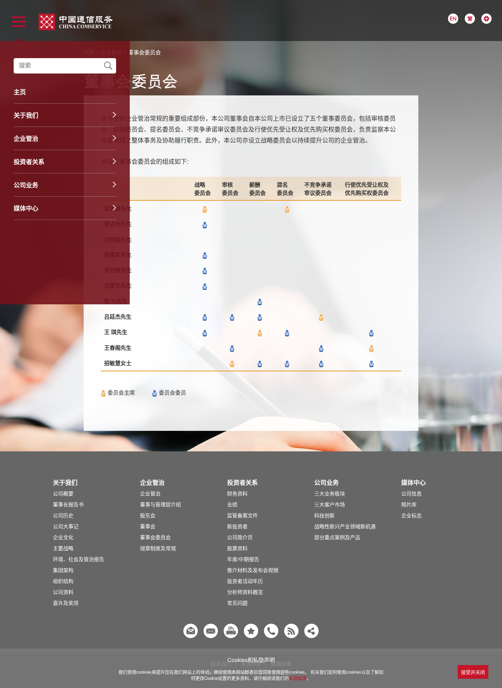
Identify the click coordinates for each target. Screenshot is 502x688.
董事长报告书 (68, 504)
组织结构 (63, 580)
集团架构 (63, 569)
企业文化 (63, 537)
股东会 (147, 515)
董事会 (147, 526)
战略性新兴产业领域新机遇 (345, 526)
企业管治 (150, 493)
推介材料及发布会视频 (252, 569)
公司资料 (63, 591)
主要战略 (63, 548)
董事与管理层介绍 (160, 504)
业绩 (232, 504)
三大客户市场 (329, 504)
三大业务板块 (329, 493)
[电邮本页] (211, 631)
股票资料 (237, 548)
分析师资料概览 (245, 591)
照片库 (409, 504)
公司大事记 (66, 526)
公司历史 (63, 515)
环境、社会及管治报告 (78, 559)
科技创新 (324, 515)
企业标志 (411, 515)
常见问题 (237, 602)
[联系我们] (271, 631)
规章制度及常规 (158, 548)
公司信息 (411, 493)
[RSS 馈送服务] (291, 631)
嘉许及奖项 (66, 602)
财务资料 (237, 493)
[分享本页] (311, 631)
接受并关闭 (473, 672)
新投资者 (237, 526)
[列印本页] (231, 631)
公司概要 (63, 493)
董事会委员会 (155, 537)
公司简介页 (240, 537)
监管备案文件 (242, 515)
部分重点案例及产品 (337, 537)
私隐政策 (298, 678)
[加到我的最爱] (251, 631)
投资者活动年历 (245, 580)
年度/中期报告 (243, 559)
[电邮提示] (190, 631)
